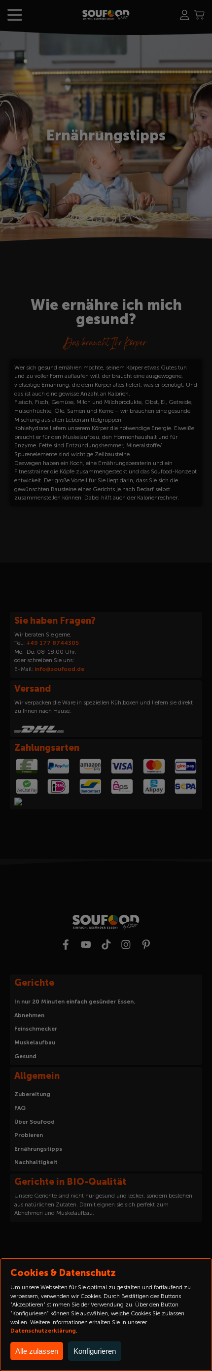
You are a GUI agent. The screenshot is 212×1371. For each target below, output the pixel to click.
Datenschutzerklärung (43, 1330)
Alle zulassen (36, 1351)
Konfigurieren (94, 1351)
